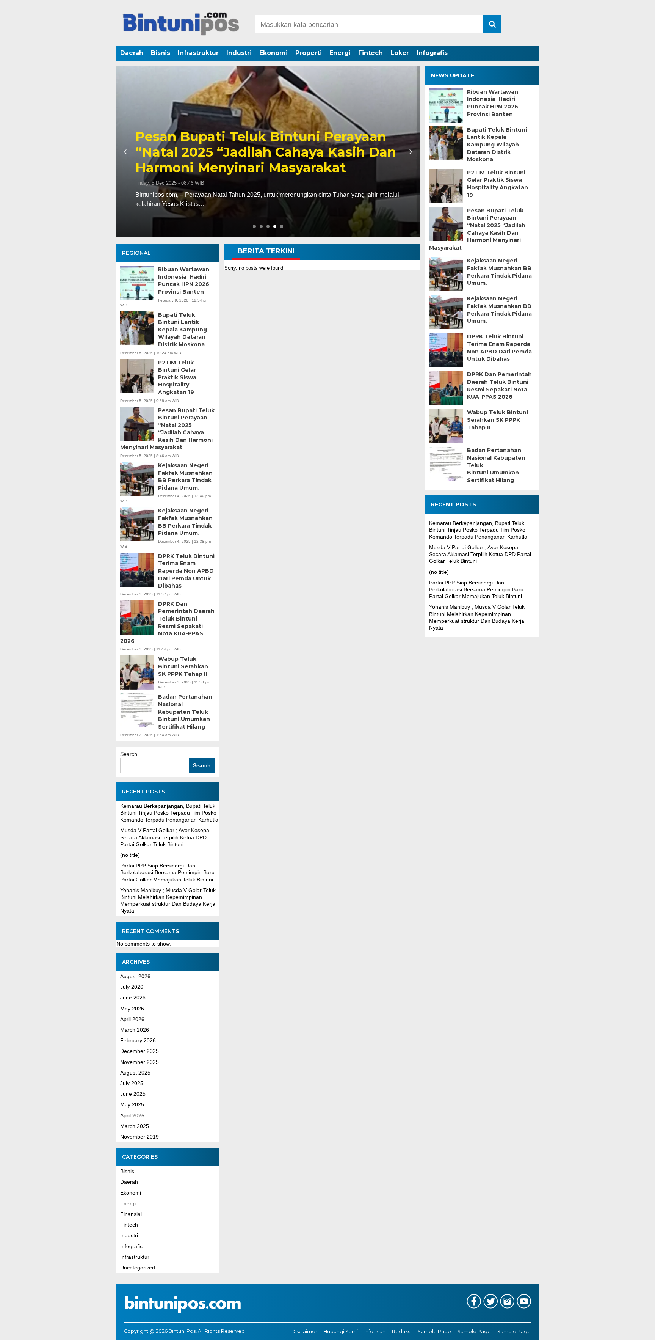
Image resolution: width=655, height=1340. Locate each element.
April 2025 (132, 1115)
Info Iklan (374, 1331)
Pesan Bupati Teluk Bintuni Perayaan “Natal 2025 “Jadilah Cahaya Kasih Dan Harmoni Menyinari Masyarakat (167, 429)
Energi (340, 53)
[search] (492, 24)
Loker (399, 53)
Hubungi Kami (341, 1331)
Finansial (131, 1214)
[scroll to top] (627, 1329)
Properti (308, 53)
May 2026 (132, 1008)
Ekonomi (273, 53)
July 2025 (131, 1083)
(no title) (130, 855)
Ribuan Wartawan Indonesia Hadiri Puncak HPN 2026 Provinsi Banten (183, 280)
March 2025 (134, 1126)
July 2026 (131, 987)
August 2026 (135, 976)
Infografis (432, 53)
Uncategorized (137, 1268)
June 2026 (133, 997)
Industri (239, 53)
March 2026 (134, 1030)
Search (128, 754)
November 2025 (139, 1062)
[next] (410, 152)
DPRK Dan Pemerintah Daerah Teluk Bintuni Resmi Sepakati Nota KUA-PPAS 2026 (167, 622)
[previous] (126, 152)
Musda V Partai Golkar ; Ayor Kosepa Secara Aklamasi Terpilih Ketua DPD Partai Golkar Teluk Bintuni (164, 837)
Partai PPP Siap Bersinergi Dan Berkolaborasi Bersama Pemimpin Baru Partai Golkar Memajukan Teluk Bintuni (167, 872)
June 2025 (133, 1094)
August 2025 (135, 1073)
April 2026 (132, 1019)
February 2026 (138, 1040)
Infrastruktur (198, 53)
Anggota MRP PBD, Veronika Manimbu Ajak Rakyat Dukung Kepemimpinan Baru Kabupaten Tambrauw (266, 152)
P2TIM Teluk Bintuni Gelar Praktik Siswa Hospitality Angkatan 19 (177, 377)
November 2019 (139, 1137)
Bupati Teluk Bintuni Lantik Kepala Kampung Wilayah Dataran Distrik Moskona (182, 329)
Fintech (370, 53)
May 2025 (132, 1104)
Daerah (131, 53)
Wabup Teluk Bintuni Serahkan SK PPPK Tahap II (183, 666)
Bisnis (160, 53)
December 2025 (139, 1051)
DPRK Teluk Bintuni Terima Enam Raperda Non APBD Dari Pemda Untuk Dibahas (186, 571)
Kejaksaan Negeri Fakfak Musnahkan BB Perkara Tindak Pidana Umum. (185, 476)
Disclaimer (304, 1331)
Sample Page (434, 1331)
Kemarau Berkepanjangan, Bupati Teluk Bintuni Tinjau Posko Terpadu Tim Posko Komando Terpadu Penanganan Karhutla (169, 813)
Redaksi (401, 1331)
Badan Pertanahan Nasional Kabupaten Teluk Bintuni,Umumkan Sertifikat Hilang (185, 711)
